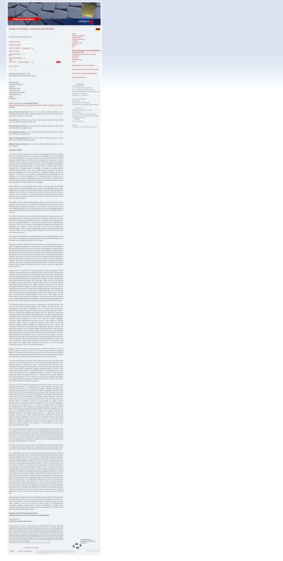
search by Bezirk (15, 48)
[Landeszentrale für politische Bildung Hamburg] (83, 548)
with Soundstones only (15, 58)
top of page (35, 547)
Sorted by (12, 62)
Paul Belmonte (52, 105)
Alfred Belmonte (42, 105)
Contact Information (24, 551)
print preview (27, 547)
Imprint (11, 551)
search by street (15, 45)
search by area (14, 51)
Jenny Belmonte (32, 105)
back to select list (13, 66)
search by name (14, 42)
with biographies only (15, 54)
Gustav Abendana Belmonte (17, 105)
